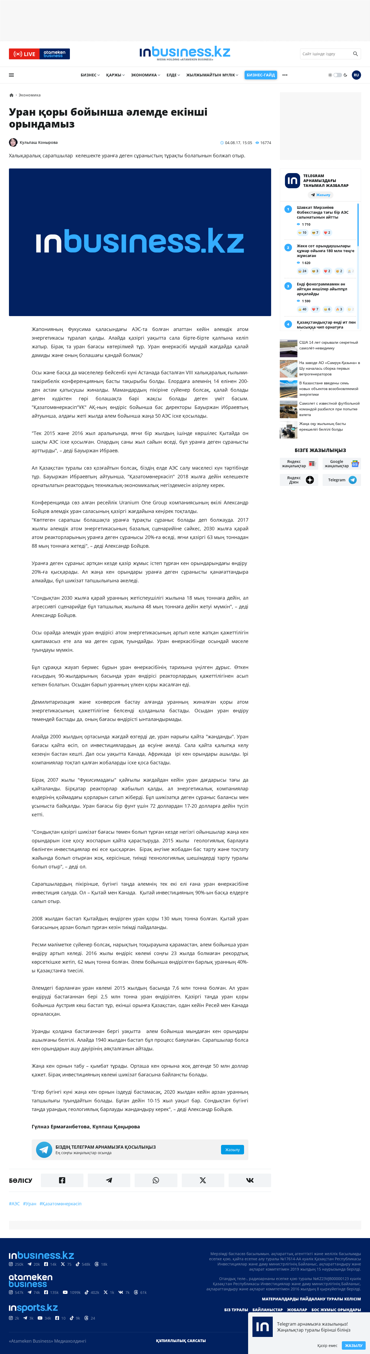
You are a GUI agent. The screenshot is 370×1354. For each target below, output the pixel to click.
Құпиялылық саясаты (181, 1340)
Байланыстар (267, 1309)
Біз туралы (236, 1309)
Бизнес (88, 74)
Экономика (144, 74)
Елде (172, 74)
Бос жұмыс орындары (336, 1309)
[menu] (11, 75)
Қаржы (113, 74)
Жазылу (353, 1345)
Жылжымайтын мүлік (210, 74)
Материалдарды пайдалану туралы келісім (311, 1298)
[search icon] (355, 53)
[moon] (345, 75)
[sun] (330, 75)
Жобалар (297, 1309)
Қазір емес (327, 1345)
